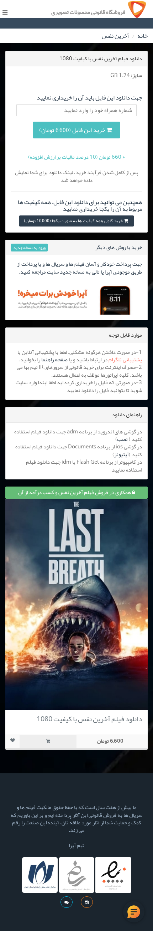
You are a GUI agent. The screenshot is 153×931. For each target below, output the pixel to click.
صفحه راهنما (54, 359)
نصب (122, 439)
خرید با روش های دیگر (118, 247)
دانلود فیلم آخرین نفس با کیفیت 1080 (89, 719)
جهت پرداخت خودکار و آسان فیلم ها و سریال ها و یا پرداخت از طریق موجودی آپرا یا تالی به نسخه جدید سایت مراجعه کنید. (79, 268)
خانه (142, 36)
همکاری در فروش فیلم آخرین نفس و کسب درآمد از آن (75, 492)
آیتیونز (121, 454)
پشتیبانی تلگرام (125, 359)
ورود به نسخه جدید (29, 247)
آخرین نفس (115, 36)
